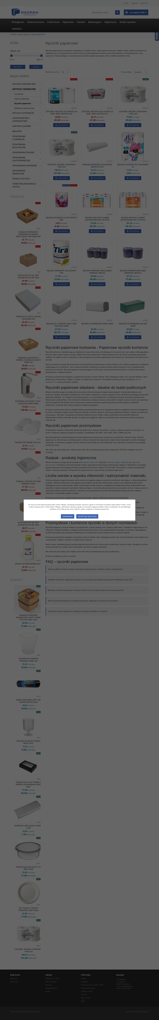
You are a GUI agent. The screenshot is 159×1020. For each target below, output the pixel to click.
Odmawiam (67, 516)
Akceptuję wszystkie (87, 516)
